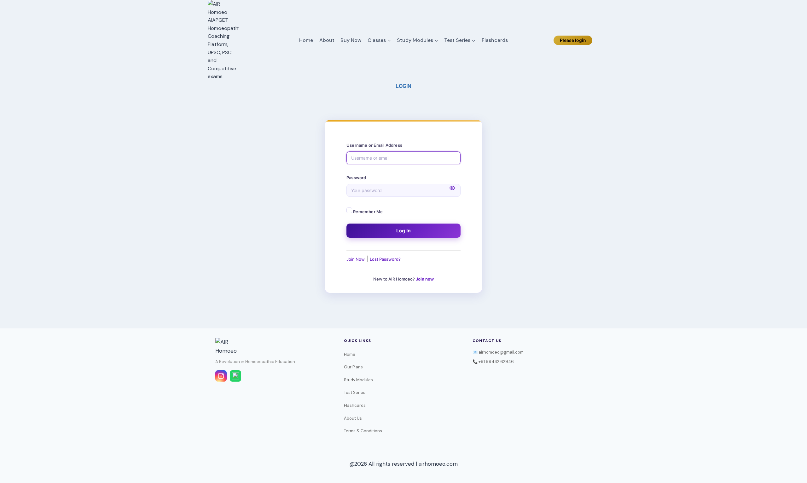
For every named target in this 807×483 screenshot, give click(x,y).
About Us (353, 418)
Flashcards (495, 40)
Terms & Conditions (363, 431)
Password (356, 177)
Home (306, 40)
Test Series (354, 392)
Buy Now (351, 40)
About (326, 40)
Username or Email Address (374, 145)
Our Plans (353, 367)
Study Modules (358, 380)
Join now (425, 278)
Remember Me (367, 211)
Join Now (355, 259)
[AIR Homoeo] (223, 40)
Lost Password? (385, 259)
